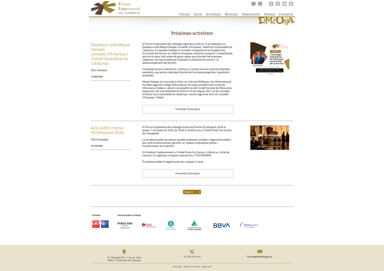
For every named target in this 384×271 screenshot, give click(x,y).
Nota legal (177, 266)
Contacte (286, 14)
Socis (198, 14)
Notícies (231, 14)
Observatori (250, 14)
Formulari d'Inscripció (188, 109)
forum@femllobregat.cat (259, 256)
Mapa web (207, 266)
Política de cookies (192, 266)
